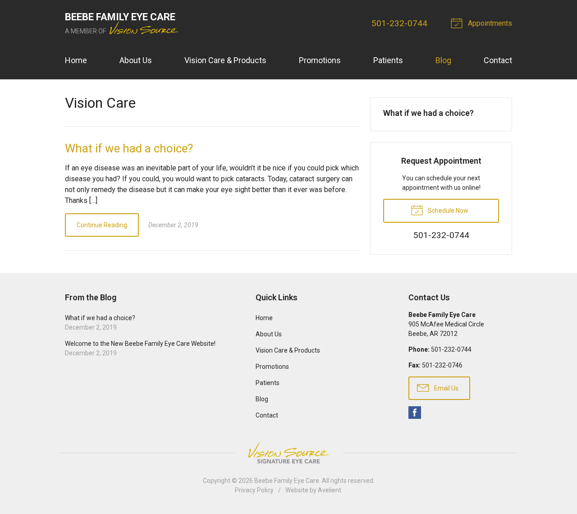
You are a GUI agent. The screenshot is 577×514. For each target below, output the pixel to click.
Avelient (329, 490)
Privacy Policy (254, 490)
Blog (443, 60)
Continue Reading (102, 225)
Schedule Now (447, 210)
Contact (498, 60)
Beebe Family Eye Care (286, 480)
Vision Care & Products (225, 60)
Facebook (414, 412)
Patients (388, 60)
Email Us (445, 388)
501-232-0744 (399, 23)
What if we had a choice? (129, 148)
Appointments (489, 23)
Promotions (320, 60)
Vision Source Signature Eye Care (288, 453)
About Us (135, 60)
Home (76, 60)
